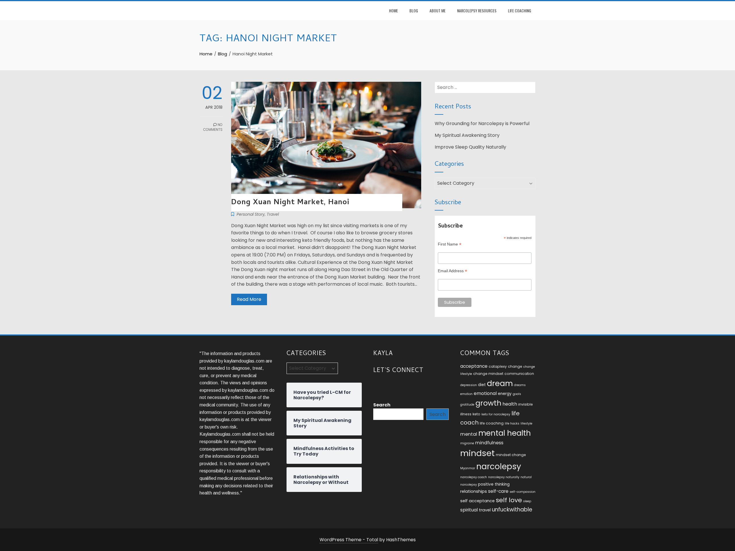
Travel (273, 214)
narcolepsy (498, 466)
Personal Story (251, 214)
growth (488, 403)
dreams (520, 385)
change (515, 366)
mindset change (511, 454)
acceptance (474, 366)
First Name (449, 244)
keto (476, 414)
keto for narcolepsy (495, 414)
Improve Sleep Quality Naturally (470, 147)
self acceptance (477, 501)
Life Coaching (519, 10)
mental (468, 434)
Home (393, 10)
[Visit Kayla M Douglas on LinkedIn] (387, 385)
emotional (485, 393)
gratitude (467, 404)
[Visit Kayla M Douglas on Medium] (398, 385)
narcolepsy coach (473, 477)
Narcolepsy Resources (476, 10)
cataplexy (498, 366)
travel (485, 510)
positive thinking (494, 484)
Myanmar (467, 468)
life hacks (512, 423)
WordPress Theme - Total (349, 539)
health (509, 404)
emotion (466, 394)
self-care (498, 491)
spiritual (469, 510)
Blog (413, 10)
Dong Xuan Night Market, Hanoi (290, 203)
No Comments (213, 127)
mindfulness (489, 442)
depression (468, 385)
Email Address (452, 271)
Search (381, 405)
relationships (473, 491)
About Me (438, 10)
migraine (467, 443)
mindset (477, 453)
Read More (249, 299)
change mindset (488, 373)
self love (509, 500)
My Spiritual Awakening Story (467, 135)
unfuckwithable (512, 509)
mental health (504, 433)
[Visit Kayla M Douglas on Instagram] (376, 385)
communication (519, 373)
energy (505, 393)
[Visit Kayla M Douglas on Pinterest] (408, 385)
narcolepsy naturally (503, 477)
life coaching (492, 423)
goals (517, 394)
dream (500, 383)
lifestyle (526, 423)
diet (482, 385)
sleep (527, 501)
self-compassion (522, 492)
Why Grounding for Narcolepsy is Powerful (482, 123)
